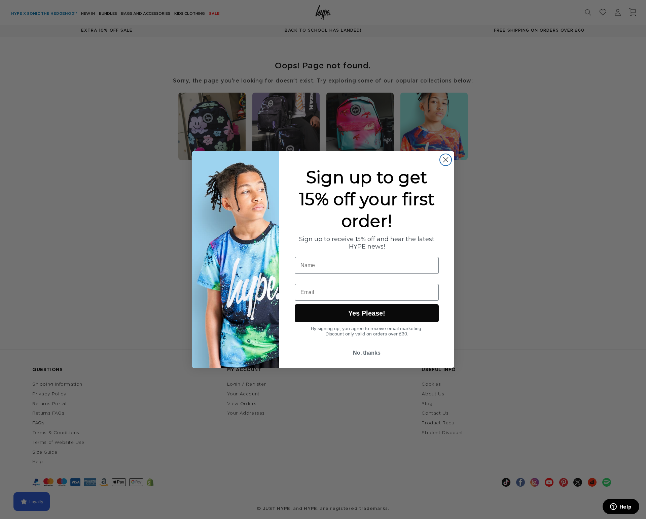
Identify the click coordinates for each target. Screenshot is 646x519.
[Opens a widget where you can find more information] (620, 507)
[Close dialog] (446, 160)
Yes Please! (366, 313)
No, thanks (367, 353)
